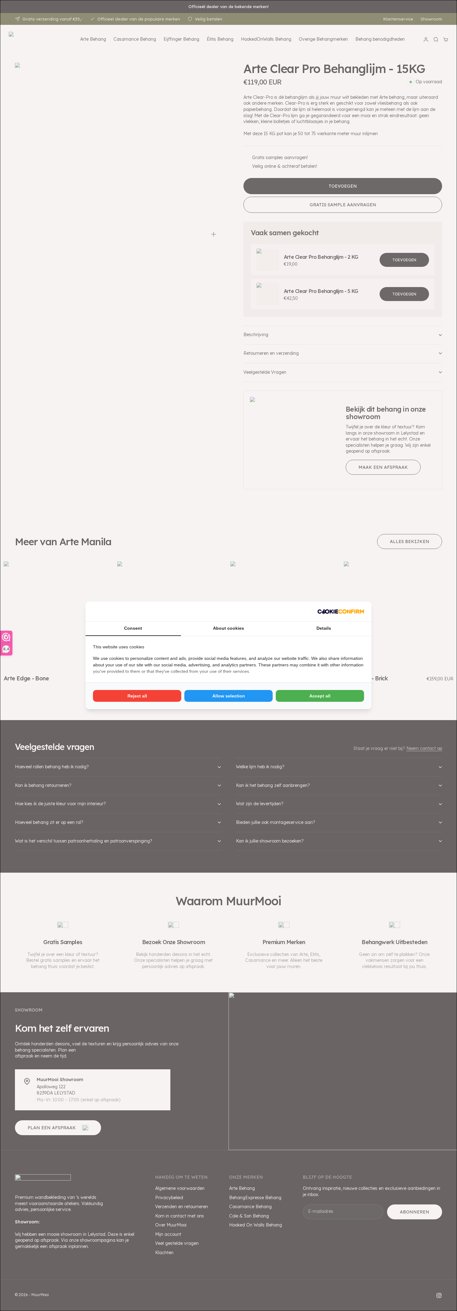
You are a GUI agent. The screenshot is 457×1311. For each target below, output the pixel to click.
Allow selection (228, 695)
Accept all (319, 695)
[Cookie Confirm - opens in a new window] (340, 611)
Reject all (137, 695)
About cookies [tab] (228, 628)
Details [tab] (323, 628)
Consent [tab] (133, 628)
